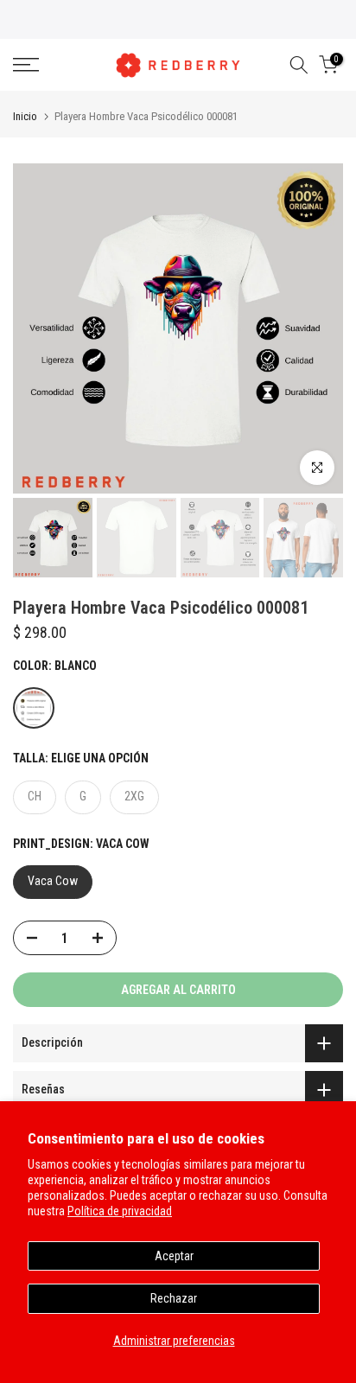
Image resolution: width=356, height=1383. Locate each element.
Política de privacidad (119, 1211)
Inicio (25, 116)
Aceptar (174, 1256)
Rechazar (173, 1298)
